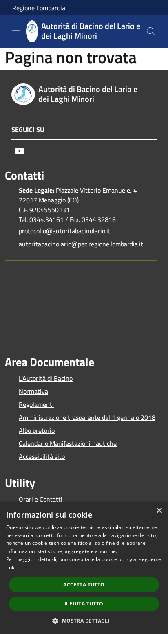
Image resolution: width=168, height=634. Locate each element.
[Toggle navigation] (16, 30)
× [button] (159, 511)
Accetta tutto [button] (83, 584)
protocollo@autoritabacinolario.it (65, 231)
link (10, 567)
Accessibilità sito (42, 456)
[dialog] (84, 568)
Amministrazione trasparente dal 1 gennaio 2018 (87, 417)
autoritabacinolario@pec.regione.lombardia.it (81, 244)
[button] (83, 620)
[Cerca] (151, 31)
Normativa (33, 391)
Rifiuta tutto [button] (83, 603)
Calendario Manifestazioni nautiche (68, 443)
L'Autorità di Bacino (46, 378)
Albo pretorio (37, 430)
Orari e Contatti (40, 499)
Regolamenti (36, 404)
